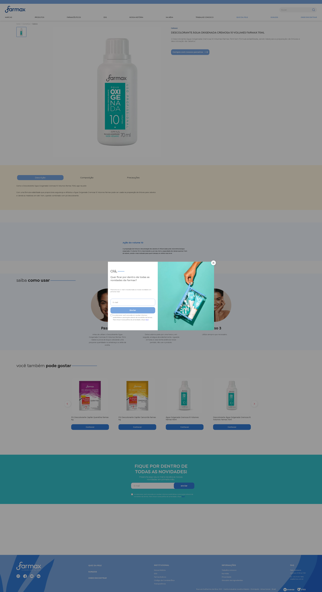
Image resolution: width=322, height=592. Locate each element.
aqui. (147, 320)
